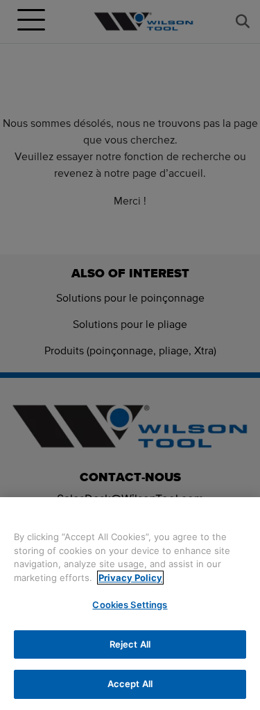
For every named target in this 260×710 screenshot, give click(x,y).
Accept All (130, 683)
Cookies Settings (129, 604)
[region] (130, 603)
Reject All (130, 644)
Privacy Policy (130, 577)
